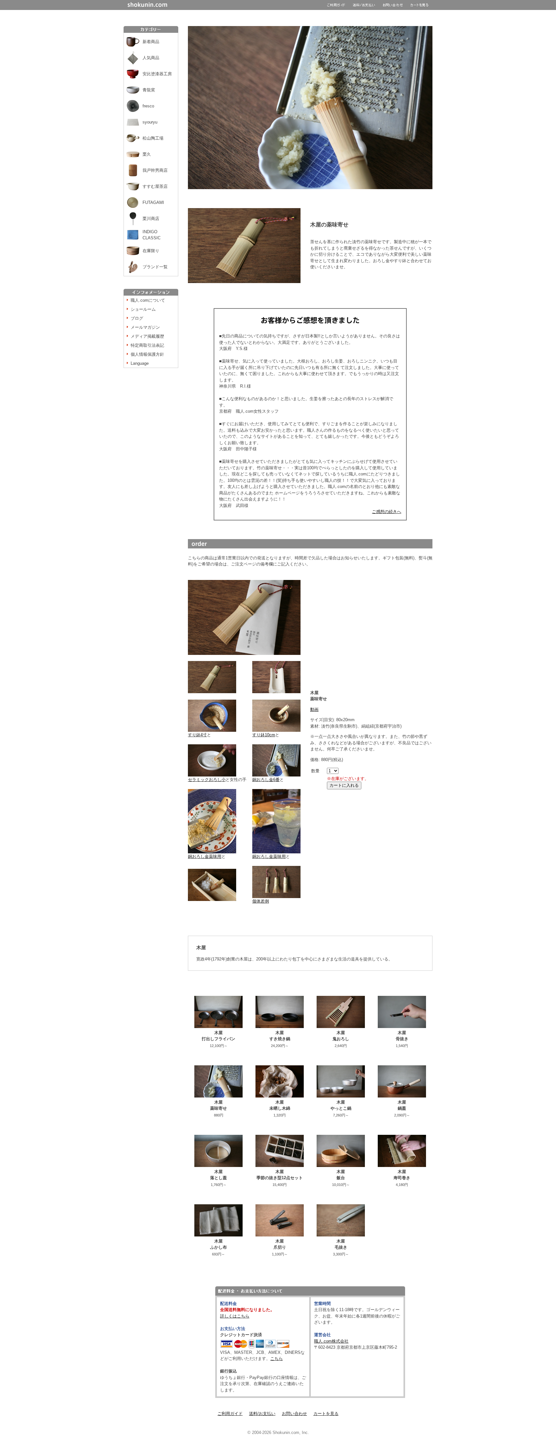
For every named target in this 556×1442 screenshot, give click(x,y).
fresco (148, 106)
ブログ (137, 318)
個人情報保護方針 (147, 354)
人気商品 (151, 57)
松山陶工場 (153, 138)
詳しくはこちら (234, 1316)
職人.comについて (148, 300)
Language (140, 363)
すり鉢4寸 (197, 734)
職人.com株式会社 (331, 1341)
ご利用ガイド (230, 1413)
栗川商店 (151, 218)
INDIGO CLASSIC (152, 235)
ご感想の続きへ (386, 511)
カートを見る (325, 1413)
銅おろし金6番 (266, 779)
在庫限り (151, 250)
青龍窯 (149, 89)
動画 (314, 709)
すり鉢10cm (263, 734)
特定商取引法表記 (147, 345)
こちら (276, 1358)
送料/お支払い (262, 1413)
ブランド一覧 (155, 266)
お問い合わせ (294, 1413)
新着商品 (151, 41)
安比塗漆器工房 (157, 73)
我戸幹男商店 (155, 170)
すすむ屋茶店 (155, 186)
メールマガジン (145, 327)
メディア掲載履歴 (147, 336)
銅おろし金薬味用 (204, 856)
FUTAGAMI (153, 202)
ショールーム (143, 309)
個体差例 (260, 901)
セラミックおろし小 (207, 779)
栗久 (147, 154)
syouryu (150, 122)
